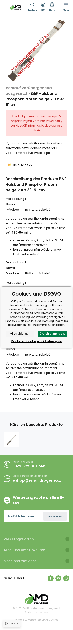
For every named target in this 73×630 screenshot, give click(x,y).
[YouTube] (58, 578)
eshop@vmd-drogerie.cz (37, 480)
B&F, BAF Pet (22, 164)
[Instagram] (66, 578)
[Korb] (52, 7)
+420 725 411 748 (29, 466)
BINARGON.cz (50, 620)
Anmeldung (55, 516)
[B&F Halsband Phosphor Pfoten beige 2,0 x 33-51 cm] (11, 439)
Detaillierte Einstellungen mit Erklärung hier (36, 341)
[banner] (15, 7)
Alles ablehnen (20, 333)
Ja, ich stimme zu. (52, 333)
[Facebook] (51, 578)
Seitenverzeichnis (36, 612)
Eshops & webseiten (28, 620)
